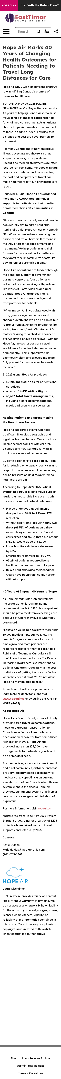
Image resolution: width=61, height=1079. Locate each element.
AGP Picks (9, 5)
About (14, 1058)
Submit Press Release (31, 1065)
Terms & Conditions (30, 1073)
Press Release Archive (36, 1058)
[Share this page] (56, 31)
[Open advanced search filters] (47, 31)
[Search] (38, 31)
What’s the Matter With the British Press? (30, 5)
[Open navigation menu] (6, 31)
